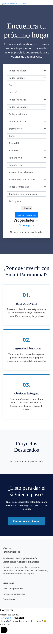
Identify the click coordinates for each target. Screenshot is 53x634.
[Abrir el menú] (49, 3)
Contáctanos (9, 599)
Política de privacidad (13, 588)
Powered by (6, 618)
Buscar (27, 207)
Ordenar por (25, 225)
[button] (26, 614)
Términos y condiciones (14, 593)
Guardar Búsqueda (26, 214)
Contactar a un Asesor (26, 521)
